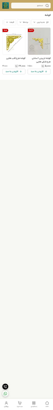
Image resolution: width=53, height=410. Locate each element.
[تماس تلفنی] (5, 387)
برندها (25, 22)
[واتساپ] (5, 394)
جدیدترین (41, 22)
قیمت (12, 22)
